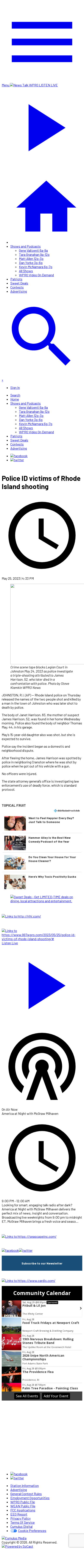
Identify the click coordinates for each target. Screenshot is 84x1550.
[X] (17, 460)
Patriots (16, 279)
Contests (17, 287)
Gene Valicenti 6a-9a (33, 250)
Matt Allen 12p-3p (31, 258)
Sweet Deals (19, 283)
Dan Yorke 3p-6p (31, 263)
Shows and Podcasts (25, 246)
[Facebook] (19, 456)
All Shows (26, 271)
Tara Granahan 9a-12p (34, 254)
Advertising (18, 291)
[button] (42, 823)
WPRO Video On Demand (36, 275)
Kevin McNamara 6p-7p (35, 267)
